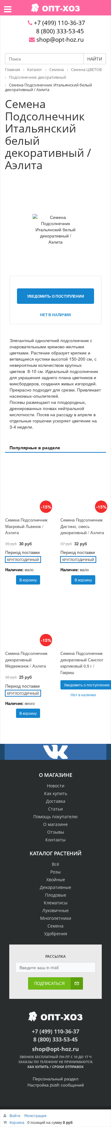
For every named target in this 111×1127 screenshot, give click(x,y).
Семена (55, 926)
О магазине (55, 824)
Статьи (55, 809)
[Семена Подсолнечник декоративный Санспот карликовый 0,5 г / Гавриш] (83, 619)
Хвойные (55, 879)
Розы (55, 872)
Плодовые (55, 895)
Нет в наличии (55, 314)
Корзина (17, 1122)
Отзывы (55, 832)
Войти (15, 1115)
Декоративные (55, 887)
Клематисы (56, 903)
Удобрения (55, 933)
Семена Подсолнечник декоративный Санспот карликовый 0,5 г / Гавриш (81, 662)
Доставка (55, 801)
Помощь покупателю (55, 816)
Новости (55, 786)
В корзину (28, 579)
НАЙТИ (94, 59)
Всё (55, 864)
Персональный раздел (55, 1078)
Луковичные (55, 910)
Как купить (55, 793)
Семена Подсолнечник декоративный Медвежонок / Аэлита (26, 659)
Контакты (55, 840)
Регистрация (35, 1115)
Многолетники (55, 918)
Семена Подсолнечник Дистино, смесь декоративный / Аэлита (82, 526)
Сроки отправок (68, 1066)
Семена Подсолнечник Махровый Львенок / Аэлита (26, 526)
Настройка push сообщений (55, 1085)
